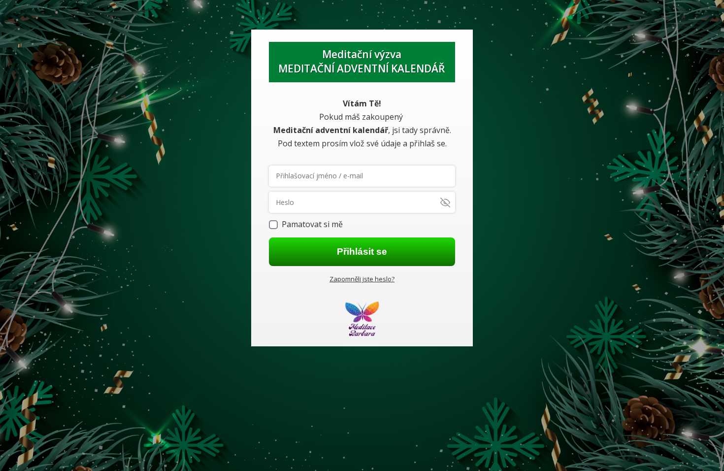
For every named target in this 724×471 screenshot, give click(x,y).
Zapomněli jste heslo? (362, 278)
